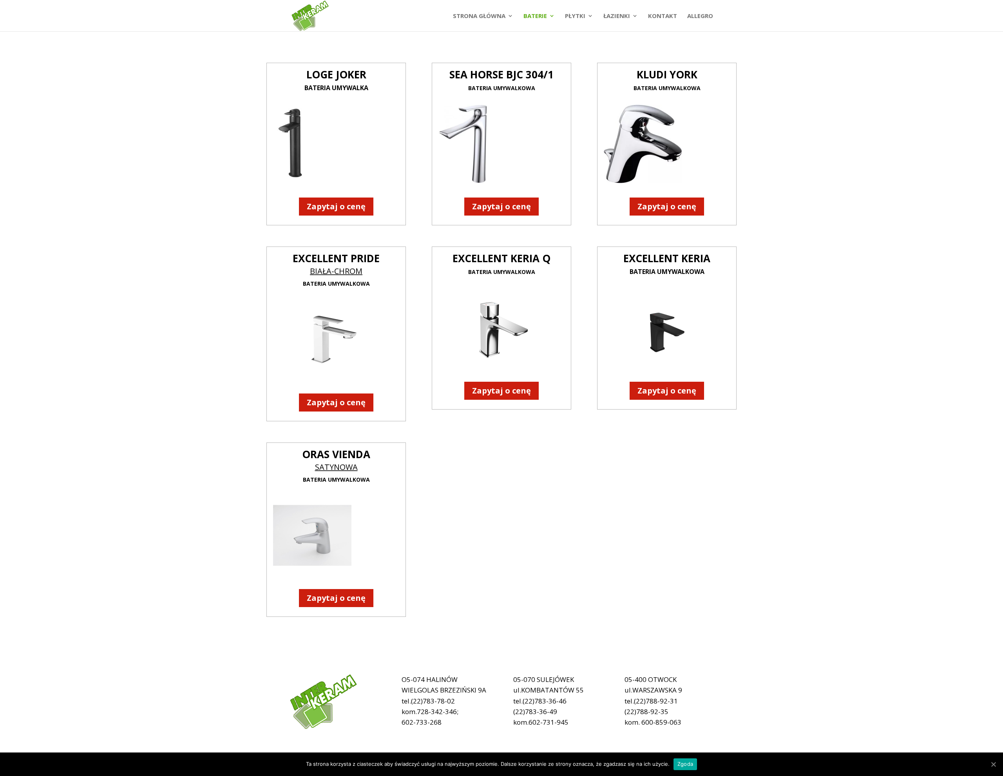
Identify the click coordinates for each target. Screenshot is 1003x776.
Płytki (575, 16)
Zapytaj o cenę (336, 206)
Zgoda (685, 764)
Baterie (535, 16)
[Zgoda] (993, 764)
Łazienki (616, 16)
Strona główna (479, 16)
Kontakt (662, 16)
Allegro (700, 16)
